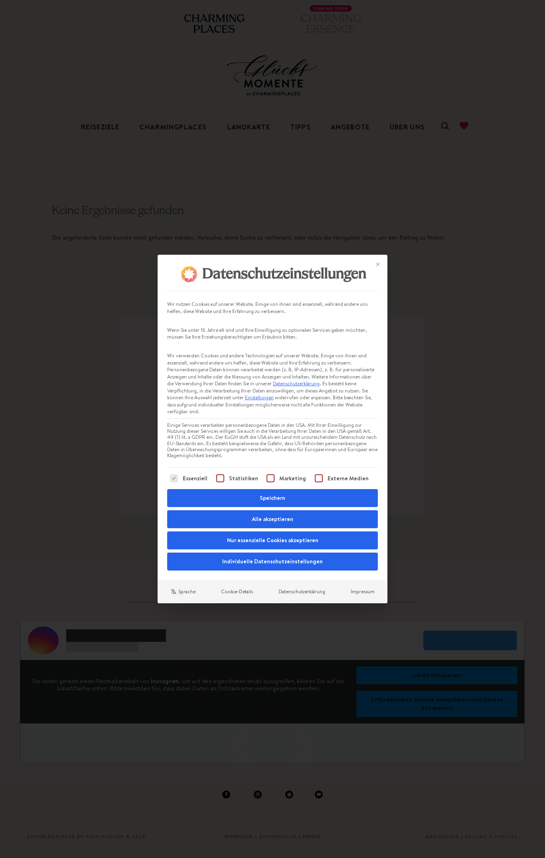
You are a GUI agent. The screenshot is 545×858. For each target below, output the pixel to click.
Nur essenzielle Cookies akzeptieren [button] (272, 540)
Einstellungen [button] (259, 397)
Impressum (363, 591)
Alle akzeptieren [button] (272, 519)
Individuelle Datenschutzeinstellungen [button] (272, 561)
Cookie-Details (237, 591)
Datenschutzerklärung (296, 383)
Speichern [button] (272, 498)
